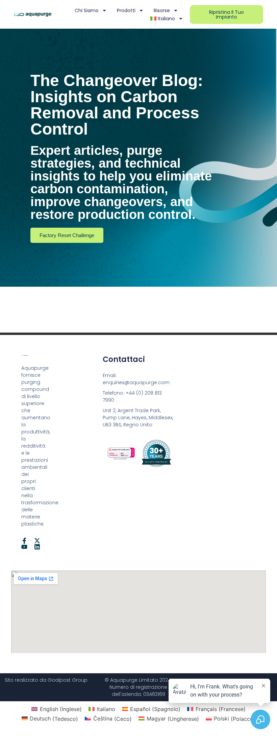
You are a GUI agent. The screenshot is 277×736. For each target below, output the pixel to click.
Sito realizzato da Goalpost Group (46, 680)
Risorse (162, 10)
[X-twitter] (37, 541)
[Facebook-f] (24, 541)
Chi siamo (87, 10)
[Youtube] (24, 547)
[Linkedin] (37, 547)
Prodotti (126, 10)
